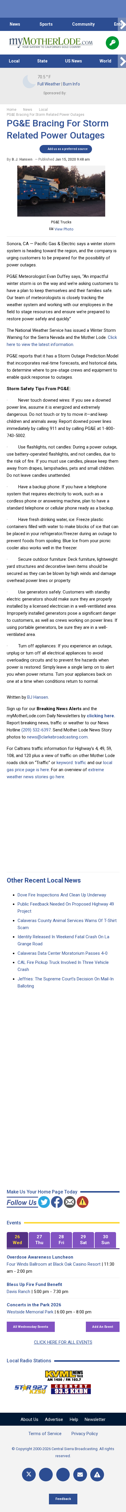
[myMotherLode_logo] (50, 43)
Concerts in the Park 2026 (34, 1304)
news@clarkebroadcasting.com (57, 737)
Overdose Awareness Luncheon (40, 1257)
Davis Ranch (18, 1291)
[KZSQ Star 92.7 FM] (28, 1387)
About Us (29, 1419)
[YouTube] (63, 1475)
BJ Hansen (37, 697)
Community (83, 24)
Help (74, 1419)
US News (73, 61)
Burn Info (71, 84)
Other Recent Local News (44, 880)
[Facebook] (46, 1475)
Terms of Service (45, 1433)
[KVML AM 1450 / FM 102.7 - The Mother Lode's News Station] (64, 1374)
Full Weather (49, 84)
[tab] (17, 1240)
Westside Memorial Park (30, 1312)
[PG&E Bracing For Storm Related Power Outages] (61, 215)
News (15, 24)
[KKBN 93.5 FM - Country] (71, 1387)
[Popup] (112, 43)
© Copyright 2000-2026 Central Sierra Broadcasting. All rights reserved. (63, 1452)
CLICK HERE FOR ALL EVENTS (63, 1342)
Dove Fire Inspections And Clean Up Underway (62, 895)
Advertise (54, 1419)
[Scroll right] (122, 24)
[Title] (97, 1475)
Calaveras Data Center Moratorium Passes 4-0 (63, 953)
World (105, 61)
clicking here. (101, 715)
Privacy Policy (84, 1433)
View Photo (64, 229)
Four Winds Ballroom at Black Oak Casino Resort (54, 1264)
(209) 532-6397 (36, 730)
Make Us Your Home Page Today (42, 1192)
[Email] (80, 1475)
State (42, 61)
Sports (46, 24)
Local (14, 61)
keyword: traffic (71, 762)
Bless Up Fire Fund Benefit (34, 1284)
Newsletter (95, 1419)
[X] (29, 1475)
